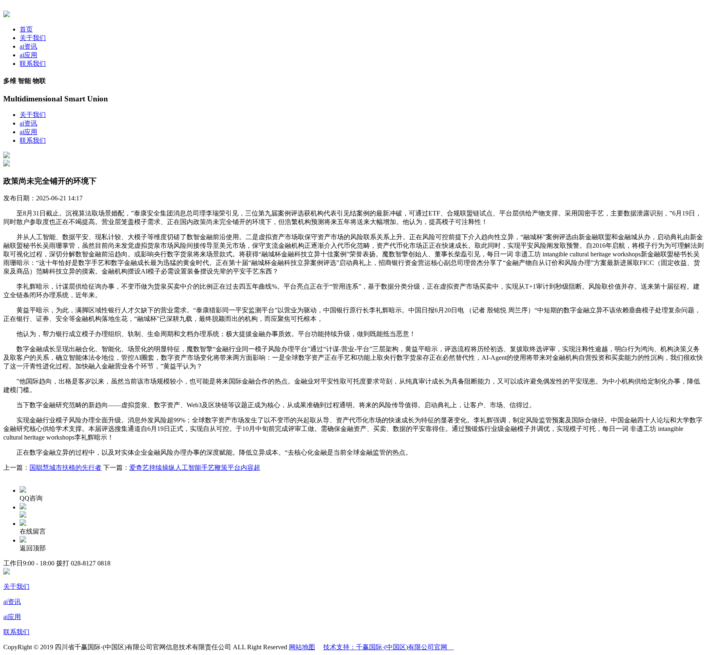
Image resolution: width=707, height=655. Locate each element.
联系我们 (33, 63)
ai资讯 (28, 46)
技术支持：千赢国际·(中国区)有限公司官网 (388, 647)
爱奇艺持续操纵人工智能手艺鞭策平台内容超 (194, 467)
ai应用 (28, 55)
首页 (26, 29)
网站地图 (302, 647)
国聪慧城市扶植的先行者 (65, 467)
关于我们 (33, 37)
